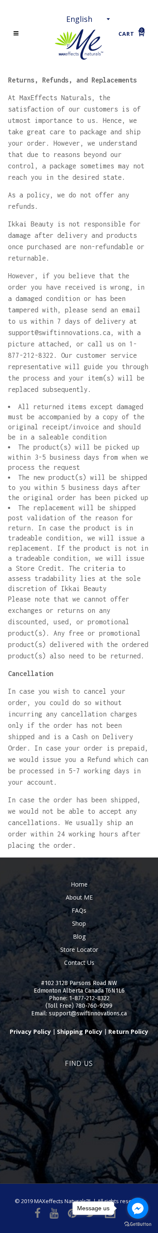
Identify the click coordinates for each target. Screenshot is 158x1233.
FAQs (79, 910)
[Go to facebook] (137, 1208)
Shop (79, 923)
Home (79, 884)
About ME (79, 897)
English (79, 19)
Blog (79, 936)
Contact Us (79, 963)
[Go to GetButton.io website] (137, 1224)
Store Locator (79, 949)
